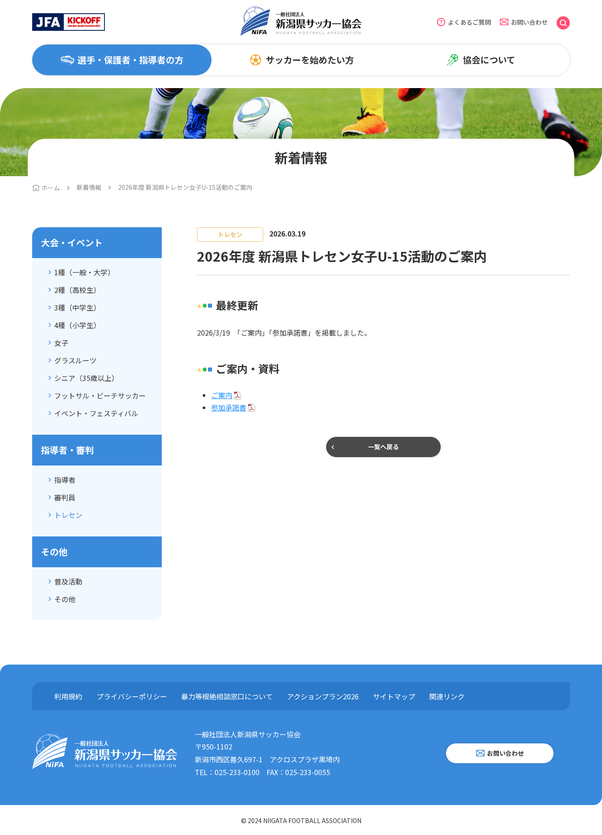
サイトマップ (394, 696)
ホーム (50, 187)
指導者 (64, 479)
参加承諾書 (228, 407)
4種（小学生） (77, 325)
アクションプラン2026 (323, 696)
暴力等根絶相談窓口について (227, 696)
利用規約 (68, 696)
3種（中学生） (77, 307)
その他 (64, 599)
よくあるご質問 (469, 22)
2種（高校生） (77, 289)
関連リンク (447, 696)
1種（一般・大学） (84, 272)
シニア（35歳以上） (86, 378)
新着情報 (89, 187)
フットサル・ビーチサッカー (100, 395)
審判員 (64, 497)
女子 (61, 342)
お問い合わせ (529, 22)
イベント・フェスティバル (96, 413)
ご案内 (221, 395)
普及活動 (68, 581)
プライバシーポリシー (132, 696)
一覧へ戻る (383, 446)
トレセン (68, 515)
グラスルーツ (75, 360)
